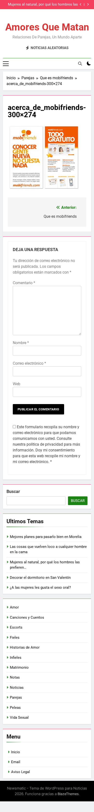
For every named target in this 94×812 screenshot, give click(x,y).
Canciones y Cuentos (27, 617)
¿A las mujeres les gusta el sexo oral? (40, 587)
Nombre (21, 343)
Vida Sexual (19, 717)
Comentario (24, 283)
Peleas (15, 707)
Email (15, 762)
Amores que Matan (47, 27)
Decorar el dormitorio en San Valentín (40, 577)
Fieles (15, 637)
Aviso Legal (20, 772)
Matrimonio (19, 667)
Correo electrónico (29, 363)
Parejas (16, 697)
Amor (14, 607)
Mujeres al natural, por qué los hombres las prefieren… (43, 5)
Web (16, 384)
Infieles (15, 657)
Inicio (15, 752)
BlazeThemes (68, 794)
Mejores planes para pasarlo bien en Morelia (45, 537)
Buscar (13, 491)
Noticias (17, 687)
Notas (15, 677)
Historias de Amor (25, 647)
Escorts (16, 627)
